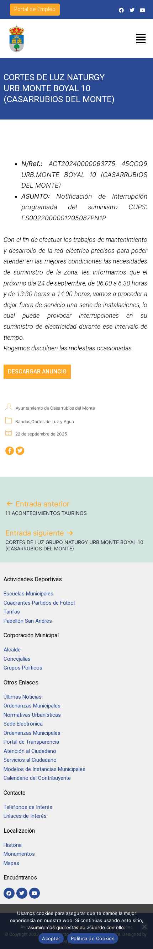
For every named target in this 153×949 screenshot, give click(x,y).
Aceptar (51, 938)
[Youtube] (142, 10)
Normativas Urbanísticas (32, 715)
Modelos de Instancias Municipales (44, 769)
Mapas (11, 863)
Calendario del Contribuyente (37, 778)
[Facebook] (121, 10)
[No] (144, 926)
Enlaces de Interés (25, 816)
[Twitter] (132, 10)
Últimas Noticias (23, 697)
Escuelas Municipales (28, 593)
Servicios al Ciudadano (30, 760)
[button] (141, 39)
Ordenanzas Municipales (32, 706)
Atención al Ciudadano (30, 751)
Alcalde (12, 649)
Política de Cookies (93, 938)
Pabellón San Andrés (28, 621)
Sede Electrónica (23, 724)
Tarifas (12, 612)
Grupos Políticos (23, 668)
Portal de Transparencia (31, 742)
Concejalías (17, 659)
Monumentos (19, 854)
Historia (13, 845)
